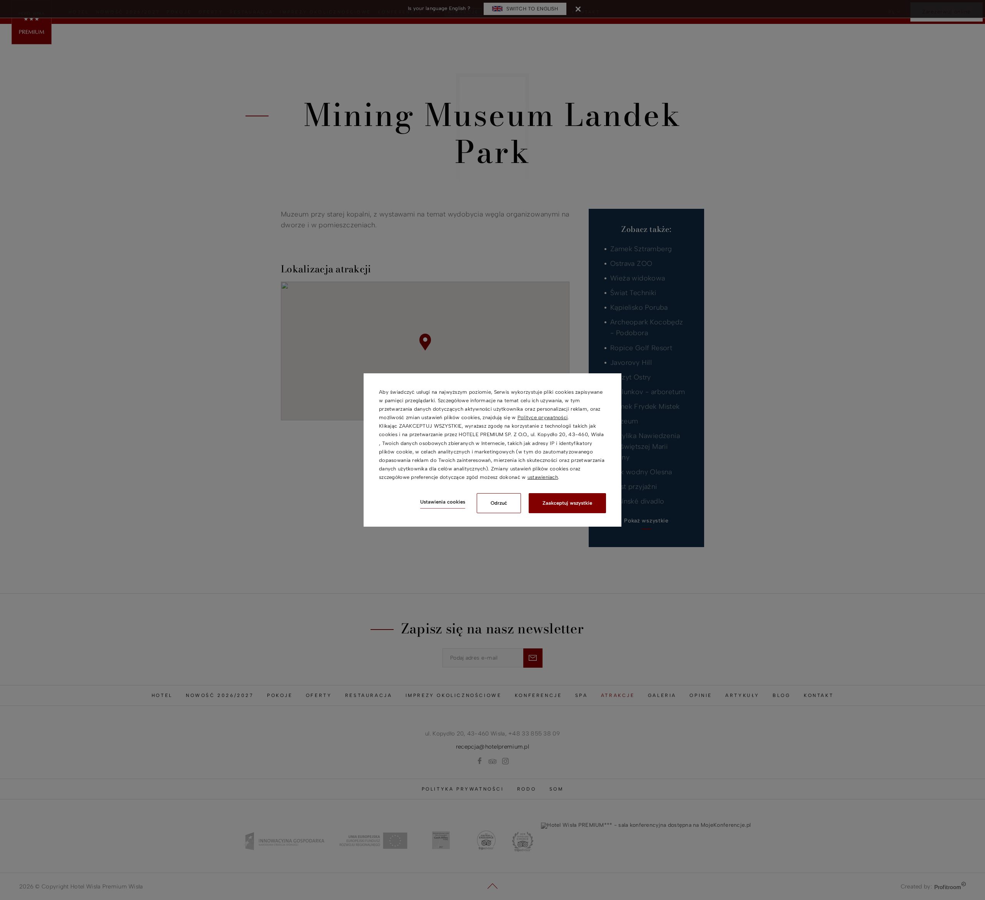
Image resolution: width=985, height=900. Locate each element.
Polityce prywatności (543, 417)
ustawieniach (543, 477)
